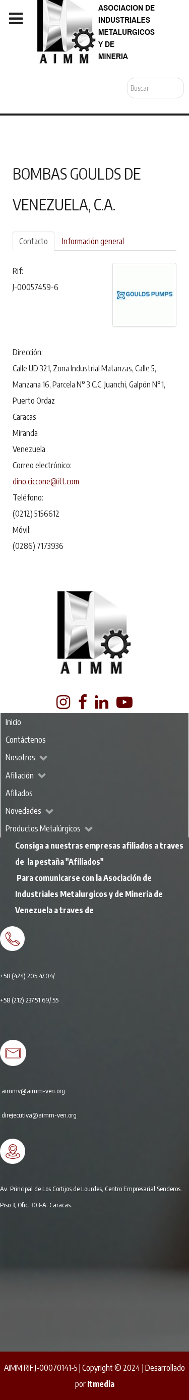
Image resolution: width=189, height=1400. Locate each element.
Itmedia (100, 1384)
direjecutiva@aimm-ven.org (39, 1114)
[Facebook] (83, 704)
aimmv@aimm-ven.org (33, 1090)
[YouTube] (124, 704)
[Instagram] (64, 704)
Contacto (33, 241)
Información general (93, 241)
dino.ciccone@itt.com (46, 481)
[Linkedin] (102, 704)
